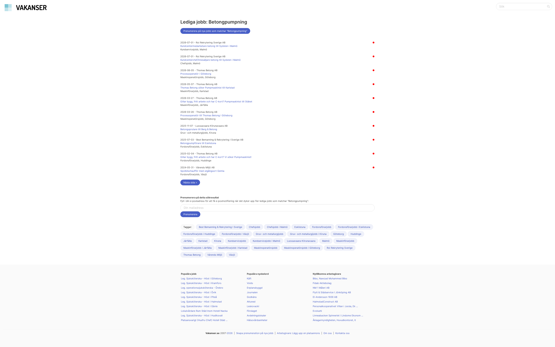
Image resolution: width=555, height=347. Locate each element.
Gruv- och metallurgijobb (269, 233)
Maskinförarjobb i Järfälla (197, 247)
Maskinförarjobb (345, 240)
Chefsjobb (254, 227)
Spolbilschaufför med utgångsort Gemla (202, 170)
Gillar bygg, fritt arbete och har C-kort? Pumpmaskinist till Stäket (216, 101)
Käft (249, 278)
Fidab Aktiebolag (322, 283)
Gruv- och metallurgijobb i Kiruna (308, 233)
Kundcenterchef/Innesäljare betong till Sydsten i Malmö (210, 59)
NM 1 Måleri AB (321, 287)
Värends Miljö (214, 254)
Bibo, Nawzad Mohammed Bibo (330, 278)
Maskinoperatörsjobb (265, 247)
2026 (230, 333)
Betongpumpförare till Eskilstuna (198, 143)
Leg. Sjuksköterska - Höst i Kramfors (201, 283)
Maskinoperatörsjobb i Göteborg (302, 247)
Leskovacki (253, 306)
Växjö (232, 254)
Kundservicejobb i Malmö (266, 240)
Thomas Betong (192, 254)
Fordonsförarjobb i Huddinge (199, 233)
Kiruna (217, 240)
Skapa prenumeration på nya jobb (254, 333)
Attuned (251, 301)
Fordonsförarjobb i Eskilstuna (354, 227)
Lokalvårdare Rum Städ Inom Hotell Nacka (204, 310)
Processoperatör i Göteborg (195, 73)
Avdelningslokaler (256, 315)
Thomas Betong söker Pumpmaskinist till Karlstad (207, 87)
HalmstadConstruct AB (325, 301)
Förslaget (252, 310)
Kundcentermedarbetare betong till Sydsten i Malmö (208, 46)
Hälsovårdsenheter (257, 320)
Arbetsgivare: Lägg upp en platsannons (298, 333)
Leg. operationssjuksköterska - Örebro (202, 287)
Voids (250, 283)
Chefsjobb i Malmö (277, 227)
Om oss (327, 333)
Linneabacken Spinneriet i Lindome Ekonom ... (338, 315)
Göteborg (338, 233)
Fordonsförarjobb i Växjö (235, 233)
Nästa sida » (190, 182)
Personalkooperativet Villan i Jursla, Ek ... (335, 306)
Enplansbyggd (254, 287)
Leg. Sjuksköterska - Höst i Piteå (199, 297)
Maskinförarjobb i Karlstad (232, 247)
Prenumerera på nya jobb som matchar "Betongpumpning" (215, 30)
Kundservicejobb (237, 240)
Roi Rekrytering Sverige (340, 247)
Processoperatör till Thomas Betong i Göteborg (206, 115)
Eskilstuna (299, 227)
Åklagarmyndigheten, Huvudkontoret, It (334, 320)
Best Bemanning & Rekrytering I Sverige (220, 227)
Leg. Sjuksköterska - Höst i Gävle (199, 306)
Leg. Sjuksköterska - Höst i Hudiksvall (202, 315)
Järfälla (187, 240)
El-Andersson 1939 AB (325, 297)
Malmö (326, 240)
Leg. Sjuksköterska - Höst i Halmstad (201, 301)
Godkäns (252, 297)
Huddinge (356, 233)
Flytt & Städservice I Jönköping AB (332, 292)
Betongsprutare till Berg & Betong (198, 129)
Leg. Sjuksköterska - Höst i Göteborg (201, 278)
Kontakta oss (342, 333)
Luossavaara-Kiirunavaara (301, 240)
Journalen (252, 292)
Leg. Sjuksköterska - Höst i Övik (198, 292)
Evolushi (317, 310)
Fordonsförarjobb (321, 227)
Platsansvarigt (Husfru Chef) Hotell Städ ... (204, 320)
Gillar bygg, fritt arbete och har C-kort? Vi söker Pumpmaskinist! (215, 157)
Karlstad (202, 240)
